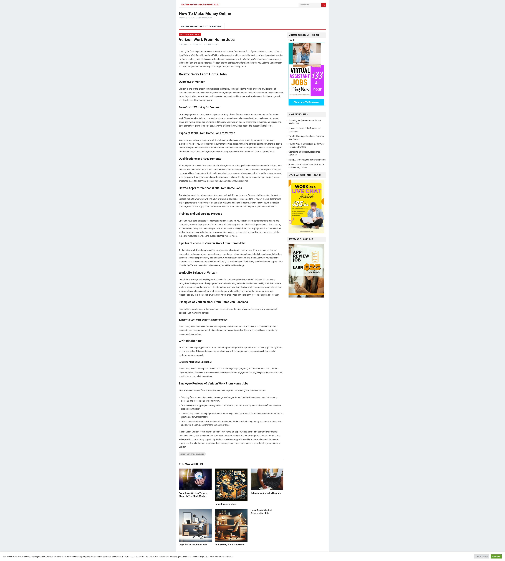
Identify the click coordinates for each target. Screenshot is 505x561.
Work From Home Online (190, 34)
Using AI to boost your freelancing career (307, 160)
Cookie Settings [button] (482, 556)
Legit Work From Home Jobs (193, 544)
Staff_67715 (184, 45)
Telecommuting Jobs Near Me (266, 493)
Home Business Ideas (225, 504)
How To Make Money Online (205, 13)
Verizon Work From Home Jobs (192, 454)
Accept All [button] (496, 556)
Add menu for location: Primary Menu (200, 5)
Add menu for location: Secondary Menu (201, 26)
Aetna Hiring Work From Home (230, 544)
